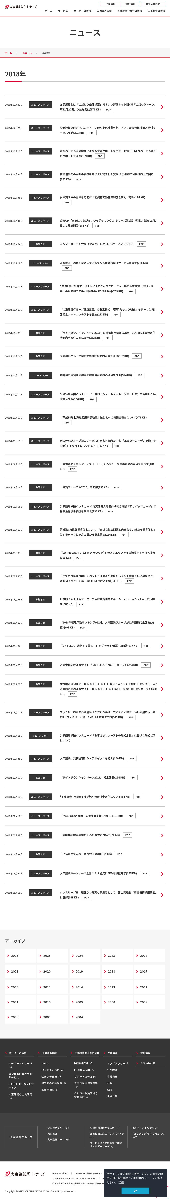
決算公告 (112, 1096)
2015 (46, 987)
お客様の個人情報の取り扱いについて (92, 1173)
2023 (111, 955)
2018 (111, 971)
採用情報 (130, 3)
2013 (111, 987)
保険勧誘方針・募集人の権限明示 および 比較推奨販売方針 (78, 1183)
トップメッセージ (117, 1063)
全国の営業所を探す (58, 1127)
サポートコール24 (85, 1076)
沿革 (109, 1083)
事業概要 (112, 1076)
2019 (79, 971)
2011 (14, 1002)
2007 (143, 1002)
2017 (143, 971)
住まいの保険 (49, 1076)
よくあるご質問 (51, 1070)
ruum (45, 1063)
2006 (14, 1017)
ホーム (48, 11)
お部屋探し (48, 1089)
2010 (46, 1002)
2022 (143, 955)
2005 (46, 1017)
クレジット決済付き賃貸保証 (86, 1095)
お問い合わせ (153, 3)
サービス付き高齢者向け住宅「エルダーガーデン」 (106, 1144)
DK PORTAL (81, 1063)
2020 (46, 971)
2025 (46, 955)
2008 (111, 1002)
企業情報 (110, 3)
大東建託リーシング (58, 1139)
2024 (79, 955)
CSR (109, 1089)
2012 (143, 987)
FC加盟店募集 (82, 1070)
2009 (79, 1002)
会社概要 (112, 1070)
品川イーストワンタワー (145, 1127)
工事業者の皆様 (156, 11)
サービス (63, 11)
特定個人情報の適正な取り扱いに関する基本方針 (74, 1178)
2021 (14, 971)
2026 (14, 955)
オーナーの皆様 (82, 11)
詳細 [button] (121, 1182)
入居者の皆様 (104, 11)
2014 (79, 987)
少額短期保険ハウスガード (104, 1127)
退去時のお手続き (52, 1083)
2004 (79, 1017)
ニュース (27, 52)
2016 (14, 987)
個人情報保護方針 (60, 1173)
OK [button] (135, 1191)
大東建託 (52, 1133)
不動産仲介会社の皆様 (130, 11)
